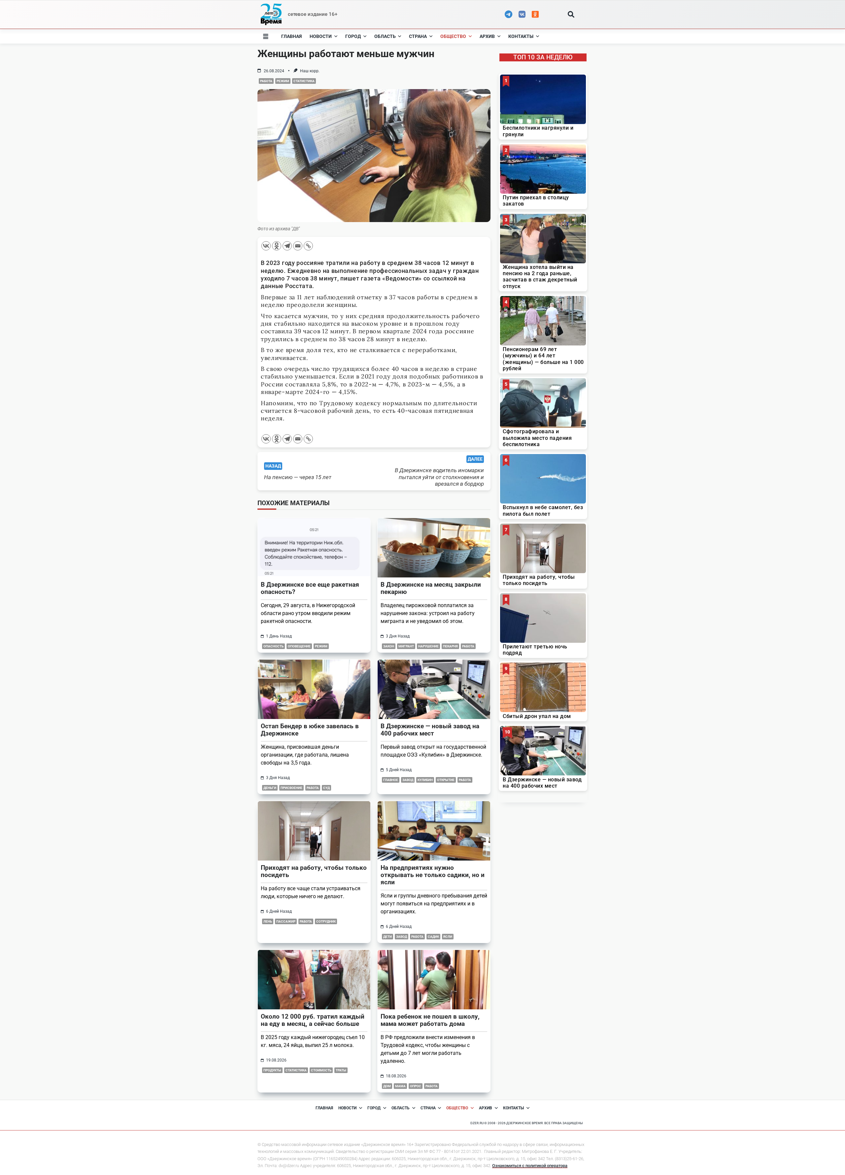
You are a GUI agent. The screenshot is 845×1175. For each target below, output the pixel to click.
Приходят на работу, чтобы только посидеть (314, 871)
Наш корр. (310, 71)
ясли (447, 936)
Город (353, 36)
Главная (291, 36)
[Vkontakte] (266, 245)
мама (400, 1086)
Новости (321, 36)
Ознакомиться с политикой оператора (529, 1165)
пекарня (450, 646)
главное (390, 780)
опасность (273, 646)
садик (433, 936)
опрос (415, 1086)
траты (341, 1070)
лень (267, 921)
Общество (453, 36)
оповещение (299, 646)
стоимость (321, 1070)
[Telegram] (287, 245)
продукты (272, 1070)
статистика (304, 81)
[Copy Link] (308, 245)
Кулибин (425, 780)
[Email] (297, 245)
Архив (487, 36)
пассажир (285, 921)
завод (407, 780)
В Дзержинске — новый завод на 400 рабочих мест (430, 729)
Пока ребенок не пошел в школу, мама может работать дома (430, 1020)
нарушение (428, 646)
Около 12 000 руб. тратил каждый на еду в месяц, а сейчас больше (312, 1020)
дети (387, 936)
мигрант (406, 646)
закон (388, 646)
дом (387, 1086)
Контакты (520, 36)
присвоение (291, 788)
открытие (446, 780)
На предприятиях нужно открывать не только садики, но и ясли (433, 875)
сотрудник (326, 921)
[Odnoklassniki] (276, 245)
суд (326, 788)
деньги (269, 788)
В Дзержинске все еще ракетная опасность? (310, 588)
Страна (418, 36)
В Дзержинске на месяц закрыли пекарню (431, 588)
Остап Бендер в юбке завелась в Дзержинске (310, 729)
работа (266, 81)
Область (385, 36)
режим (283, 81)
